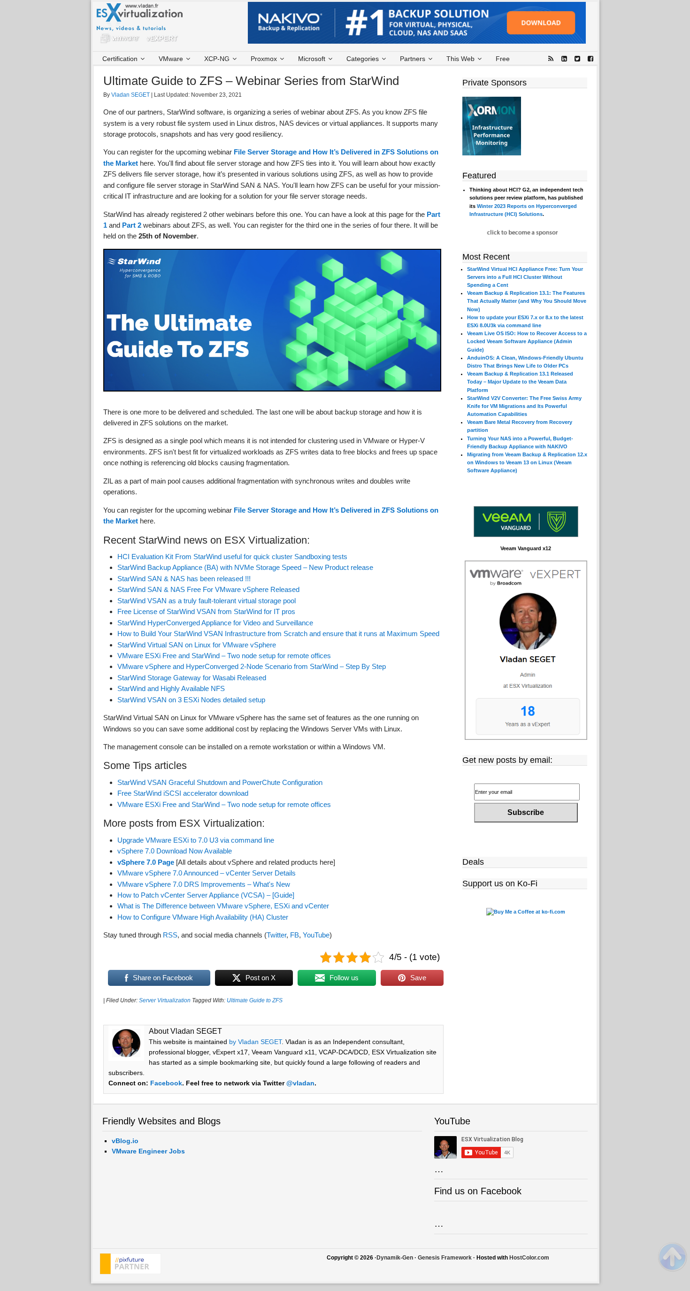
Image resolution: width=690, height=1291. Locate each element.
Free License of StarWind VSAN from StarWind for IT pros (206, 611)
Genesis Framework (445, 1257)
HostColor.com (529, 1257)
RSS (170, 935)
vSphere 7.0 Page (145, 862)
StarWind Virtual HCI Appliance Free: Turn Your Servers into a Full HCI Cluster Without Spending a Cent (525, 277)
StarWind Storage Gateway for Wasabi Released (191, 678)
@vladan (300, 1083)
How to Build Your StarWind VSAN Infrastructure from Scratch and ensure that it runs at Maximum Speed (278, 634)
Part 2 (131, 225)
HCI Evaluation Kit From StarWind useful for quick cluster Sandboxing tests (232, 557)
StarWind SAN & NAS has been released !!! (184, 579)
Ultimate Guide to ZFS (255, 1000)
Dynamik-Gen (394, 1257)
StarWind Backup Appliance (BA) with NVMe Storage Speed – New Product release (245, 567)
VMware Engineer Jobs (148, 1151)
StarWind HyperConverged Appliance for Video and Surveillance (215, 623)
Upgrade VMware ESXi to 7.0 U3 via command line (195, 840)
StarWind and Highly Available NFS (171, 688)
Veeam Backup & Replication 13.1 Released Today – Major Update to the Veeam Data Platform (520, 381)
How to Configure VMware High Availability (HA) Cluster (202, 917)
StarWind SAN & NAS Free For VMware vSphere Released (208, 589)
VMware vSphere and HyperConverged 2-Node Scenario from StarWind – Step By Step (251, 666)
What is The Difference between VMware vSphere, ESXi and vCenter (223, 906)
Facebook (166, 1083)
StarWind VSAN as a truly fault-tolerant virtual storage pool (206, 601)
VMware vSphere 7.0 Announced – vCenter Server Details (206, 873)
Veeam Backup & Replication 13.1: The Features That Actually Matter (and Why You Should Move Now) (526, 301)
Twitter (276, 935)
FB (294, 935)
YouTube (316, 935)
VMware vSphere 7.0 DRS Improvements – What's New (203, 884)
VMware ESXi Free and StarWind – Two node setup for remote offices (224, 656)
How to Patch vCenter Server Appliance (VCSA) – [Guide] (205, 895)
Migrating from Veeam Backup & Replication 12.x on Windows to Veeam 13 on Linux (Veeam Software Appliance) (527, 462)
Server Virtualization (165, 1000)
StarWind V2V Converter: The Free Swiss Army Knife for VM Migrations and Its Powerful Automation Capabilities (524, 406)
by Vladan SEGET (255, 1041)
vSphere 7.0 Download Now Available (174, 851)
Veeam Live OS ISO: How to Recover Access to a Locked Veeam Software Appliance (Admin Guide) (527, 341)
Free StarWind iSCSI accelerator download (182, 793)
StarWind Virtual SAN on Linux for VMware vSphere (196, 645)
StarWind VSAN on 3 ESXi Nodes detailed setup (191, 700)
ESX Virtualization (143, 25)
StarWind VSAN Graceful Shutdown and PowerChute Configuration (219, 782)
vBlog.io (125, 1141)
